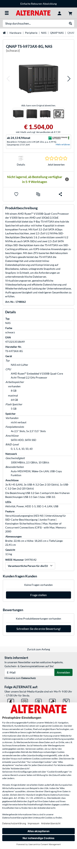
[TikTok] (52, 701)
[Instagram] (24, 701)
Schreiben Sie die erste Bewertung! (38, 628)
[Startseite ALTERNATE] (33, 13)
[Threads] (38, 701)
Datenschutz (28, 678)
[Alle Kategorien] (7, 13)
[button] (8, 78)
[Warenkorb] (70, 13)
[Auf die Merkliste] (16, 194)
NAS (43, 32)
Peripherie (31, 32)
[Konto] (59, 13)
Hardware (15, 32)
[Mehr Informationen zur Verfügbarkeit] (67, 179)
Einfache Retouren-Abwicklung (38, 3)
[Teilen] (60, 194)
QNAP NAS (57, 32)
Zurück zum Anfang (38, 649)
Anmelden (63, 672)
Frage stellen (38, 595)
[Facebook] (10, 701)
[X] (66, 701)
